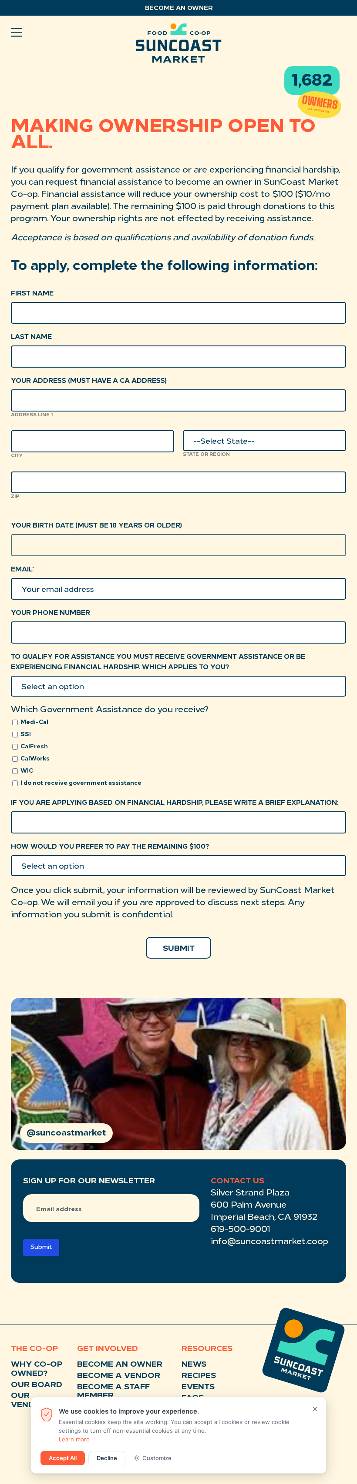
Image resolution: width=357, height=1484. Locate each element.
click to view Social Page (178, 1074)
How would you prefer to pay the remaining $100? (110, 847)
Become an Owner (179, 8)
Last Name (31, 337)
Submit (41, 1247)
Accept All (63, 1457)
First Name (32, 294)
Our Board (36, 1385)
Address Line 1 (32, 415)
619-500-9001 (240, 1229)
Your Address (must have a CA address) (89, 381)
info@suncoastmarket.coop (269, 1242)
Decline (107, 1457)
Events (198, 1387)
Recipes (199, 1376)
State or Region (206, 454)
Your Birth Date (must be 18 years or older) (96, 526)
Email (22, 569)
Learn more (74, 1439)
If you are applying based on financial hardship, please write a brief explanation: (174, 803)
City (17, 456)
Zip (15, 497)
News (194, 1365)
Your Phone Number (50, 613)
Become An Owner (119, 1365)
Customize (157, 1457)
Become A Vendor (118, 1376)
